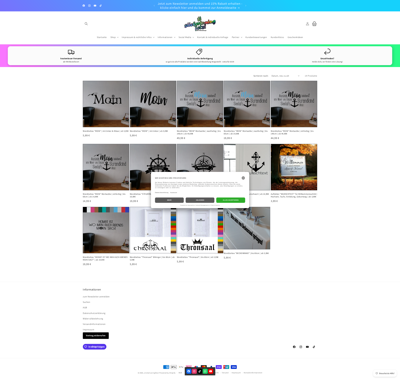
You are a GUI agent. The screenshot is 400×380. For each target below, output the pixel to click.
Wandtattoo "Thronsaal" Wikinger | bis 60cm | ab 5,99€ (152, 258)
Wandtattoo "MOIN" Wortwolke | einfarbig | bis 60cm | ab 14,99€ (104, 195)
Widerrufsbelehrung (93, 318)
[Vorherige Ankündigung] (154, 6)
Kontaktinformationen (253, 373)
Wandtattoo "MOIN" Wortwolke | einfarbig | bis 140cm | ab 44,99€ (292, 132)
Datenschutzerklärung (94, 313)
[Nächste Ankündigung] (245, 6)
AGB (85, 307)
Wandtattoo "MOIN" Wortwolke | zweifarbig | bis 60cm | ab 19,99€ (246, 132)
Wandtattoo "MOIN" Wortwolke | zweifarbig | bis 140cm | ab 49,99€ (199, 132)
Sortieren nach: (260, 75)
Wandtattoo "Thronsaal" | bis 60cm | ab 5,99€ (197, 257)
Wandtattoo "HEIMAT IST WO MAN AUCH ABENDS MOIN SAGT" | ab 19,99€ (105, 258)
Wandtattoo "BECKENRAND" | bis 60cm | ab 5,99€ (246, 253)
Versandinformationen (94, 324)
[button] (86, 23)
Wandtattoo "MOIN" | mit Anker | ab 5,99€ (149, 131)
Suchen (86, 302)
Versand (225, 373)
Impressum (88, 329)
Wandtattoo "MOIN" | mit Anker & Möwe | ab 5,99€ (105, 131)
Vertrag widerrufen (96, 335)
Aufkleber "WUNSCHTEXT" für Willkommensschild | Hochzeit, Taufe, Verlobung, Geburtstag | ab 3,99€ (294, 195)
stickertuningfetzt (151, 373)
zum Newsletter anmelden (96, 296)
